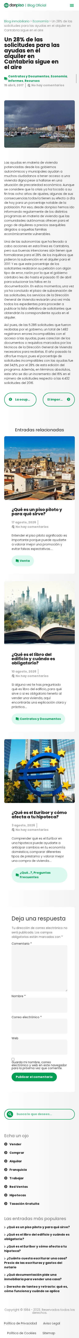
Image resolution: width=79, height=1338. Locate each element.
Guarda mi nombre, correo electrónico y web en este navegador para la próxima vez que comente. (39, 1065)
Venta (25, 561)
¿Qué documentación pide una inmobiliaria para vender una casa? (33, 1277)
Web (15, 1038)
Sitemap (49, 1333)
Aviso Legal (51, 1323)
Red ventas (18, 1187)
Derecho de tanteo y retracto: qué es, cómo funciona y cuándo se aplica (36, 1288)
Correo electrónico (27, 1017)
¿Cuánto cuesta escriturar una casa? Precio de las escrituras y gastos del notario (35, 1262)
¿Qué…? (26, 873)
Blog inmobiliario (16, 21)
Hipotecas (17, 1195)
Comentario (22, 943)
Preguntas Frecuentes (35, 875)
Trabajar (16, 1178)
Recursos (32, 81)
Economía (40, 21)
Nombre (19, 996)
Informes (15, 81)
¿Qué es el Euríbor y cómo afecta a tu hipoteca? (39, 815)
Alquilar (15, 1161)
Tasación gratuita (24, 1204)
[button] (72, 5)
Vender (15, 1144)
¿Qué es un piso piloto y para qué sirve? (37, 512)
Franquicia (18, 1170)
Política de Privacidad (20, 1323)
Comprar (16, 1153)
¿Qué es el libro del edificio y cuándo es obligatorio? (33, 658)
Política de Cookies (21, 1333)
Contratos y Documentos (28, 76)
